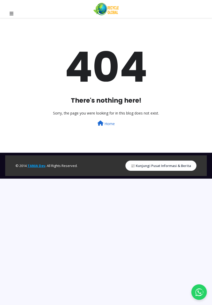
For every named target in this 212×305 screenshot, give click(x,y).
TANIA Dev (36, 165)
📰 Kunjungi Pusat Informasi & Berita (161, 165)
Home (109, 123)
